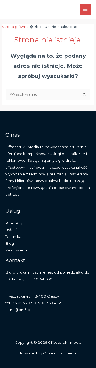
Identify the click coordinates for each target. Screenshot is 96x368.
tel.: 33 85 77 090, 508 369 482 (33, 303)
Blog (9, 243)
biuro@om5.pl (18, 309)
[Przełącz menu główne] (85, 9)
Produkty (13, 223)
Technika (13, 236)
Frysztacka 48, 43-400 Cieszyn (33, 296)
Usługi (11, 230)
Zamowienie (16, 250)
